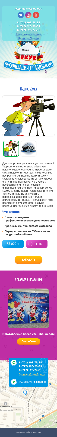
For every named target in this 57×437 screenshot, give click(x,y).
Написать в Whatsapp (28, 37)
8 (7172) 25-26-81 (28, 30)
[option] (28, 116)
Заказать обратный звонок (29, 34)
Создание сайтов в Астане (28, 432)
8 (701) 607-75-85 (28, 22)
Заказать (28, 259)
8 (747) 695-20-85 (28, 26)
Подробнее (29, 341)
